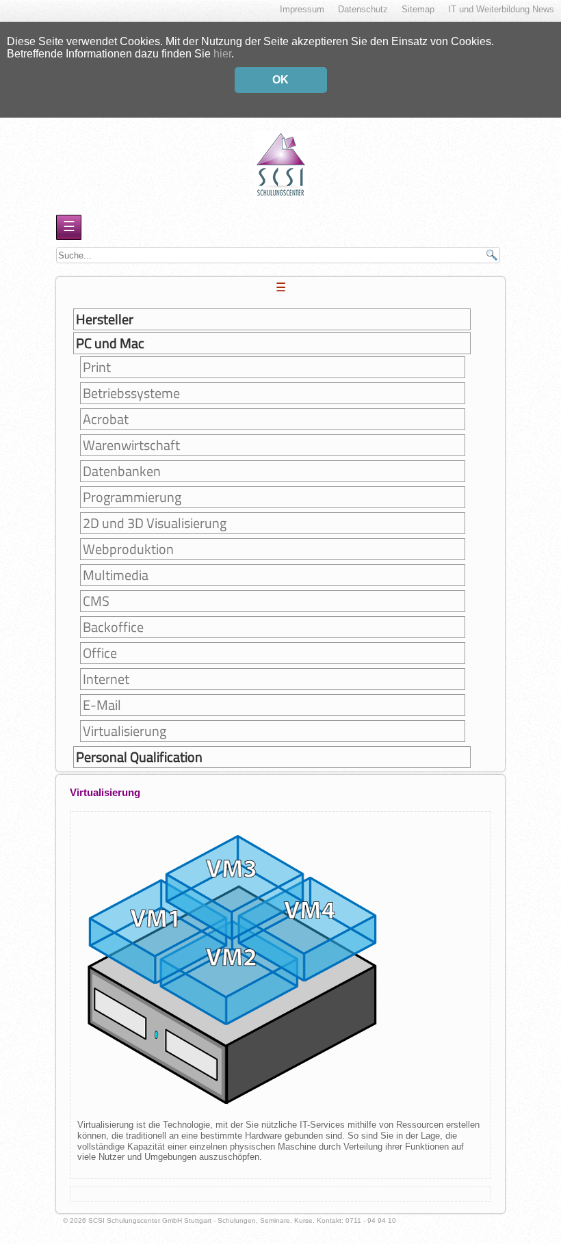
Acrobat (106, 419)
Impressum (302, 9)
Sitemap (418, 9)
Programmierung (132, 497)
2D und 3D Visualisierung (154, 523)
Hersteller (104, 319)
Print (97, 367)
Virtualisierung (124, 731)
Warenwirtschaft (131, 445)
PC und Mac (110, 343)
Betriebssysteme (131, 393)
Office (100, 653)
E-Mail (102, 705)
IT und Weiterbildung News (501, 9)
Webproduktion (128, 549)
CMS (96, 601)
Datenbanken (122, 471)
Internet (106, 679)
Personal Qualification (139, 757)
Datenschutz (363, 9)
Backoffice (113, 627)
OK (280, 79)
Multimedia (115, 575)
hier (222, 53)
